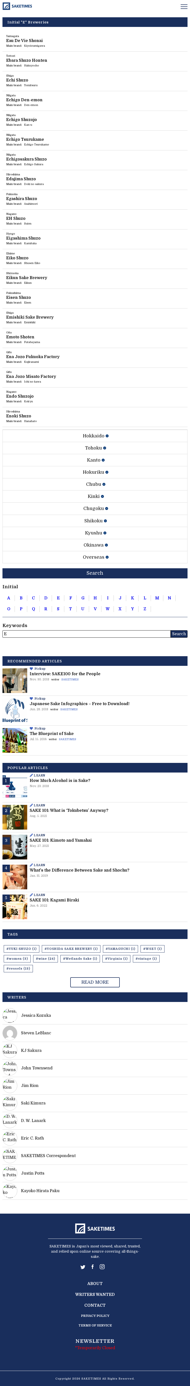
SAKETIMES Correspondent (48, 1156)
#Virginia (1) (116, 958)
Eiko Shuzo (17, 258)
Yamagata (12, 36)
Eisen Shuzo (18, 297)
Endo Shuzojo (20, 396)
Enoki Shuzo (18, 416)
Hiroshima (13, 174)
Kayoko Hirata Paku (40, 1191)
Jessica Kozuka (36, 1015)
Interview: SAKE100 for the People (65, 674)
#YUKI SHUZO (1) (21, 949)
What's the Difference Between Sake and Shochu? (79, 870)
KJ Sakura (31, 1050)
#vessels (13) (18, 968)
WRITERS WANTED (95, 1294)
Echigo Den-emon (24, 100)
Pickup (40, 669)
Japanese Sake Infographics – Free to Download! (79, 704)
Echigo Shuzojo (21, 120)
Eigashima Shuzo (23, 238)
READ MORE (95, 982)
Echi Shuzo (17, 80)
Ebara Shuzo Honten (26, 60)
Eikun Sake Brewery (26, 278)
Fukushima (13, 293)
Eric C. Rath (32, 1138)
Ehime (10, 253)
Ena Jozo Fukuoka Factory (33, 357)
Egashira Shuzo (21, 199)
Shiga (10, 75)
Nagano (11, 214)
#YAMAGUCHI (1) (120, 949)
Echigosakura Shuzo (26, 159)
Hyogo (10, 233)
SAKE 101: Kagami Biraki (54, 900)
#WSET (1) (152, 949)
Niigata (11, 95)
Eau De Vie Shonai (24, 41)
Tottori (10, 56)
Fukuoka (12, 194)
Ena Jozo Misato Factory (31, 376)
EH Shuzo (15, 218)
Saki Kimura (33, 1103)
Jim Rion (30, 1085)
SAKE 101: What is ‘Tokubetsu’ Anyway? (69, 810)
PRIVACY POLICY (95, 1316)
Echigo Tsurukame (25, 139)
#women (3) (17, 958)
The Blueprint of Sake (52, 734)
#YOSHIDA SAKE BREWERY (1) (71, 949)
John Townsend (36, 1068)
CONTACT (95, 1305)
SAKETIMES (70, 679)
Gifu (9, 352)
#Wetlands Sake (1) (80, 958)
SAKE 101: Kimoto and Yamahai (61, 840)
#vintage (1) (146, 958)
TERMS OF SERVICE (95, 1325)
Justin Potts (32, 1173)
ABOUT (95, 1284)
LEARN (39, 775)
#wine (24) (45, 958)
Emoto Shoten (20, 337)
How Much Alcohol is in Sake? (60, 780)
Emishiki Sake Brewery (30, 317)
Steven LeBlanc (36, 1033)
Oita (9, 332)
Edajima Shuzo (21, 179)
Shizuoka (12, 273)
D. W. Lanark (33, 1121)
